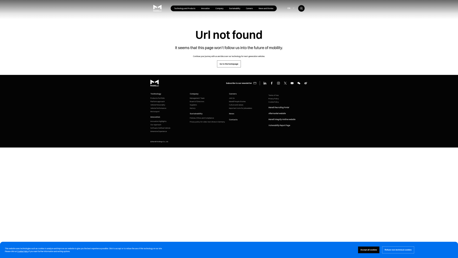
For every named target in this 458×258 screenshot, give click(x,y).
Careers (233, 94)
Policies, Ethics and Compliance (202, 118)
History (192, 108)
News (231, 113)
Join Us (232, 98)
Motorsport (155, 111)
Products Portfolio (157, 98)
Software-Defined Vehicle (160, 128)
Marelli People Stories (237, 101)
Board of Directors (197, 101)
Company (194, 94)
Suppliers (193, 105)
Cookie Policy (273, 102)
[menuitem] (184, 8)
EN (289, 8)
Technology (155, 94)
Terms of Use (273, 95)
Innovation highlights (158, 121)
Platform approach (157, 101)
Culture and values (236, 105)
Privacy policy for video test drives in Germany (207, 122)
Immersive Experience (158, 131)
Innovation (155, 117)
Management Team (197, 98)
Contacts (233, 119)
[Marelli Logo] (157, 11)
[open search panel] (301, 8)
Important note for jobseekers (240, 108)
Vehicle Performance (158, 108)
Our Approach (155, 125)
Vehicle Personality (157, 105)
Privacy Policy (273, 98)
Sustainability (196, 113)
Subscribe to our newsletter (239, 83)
